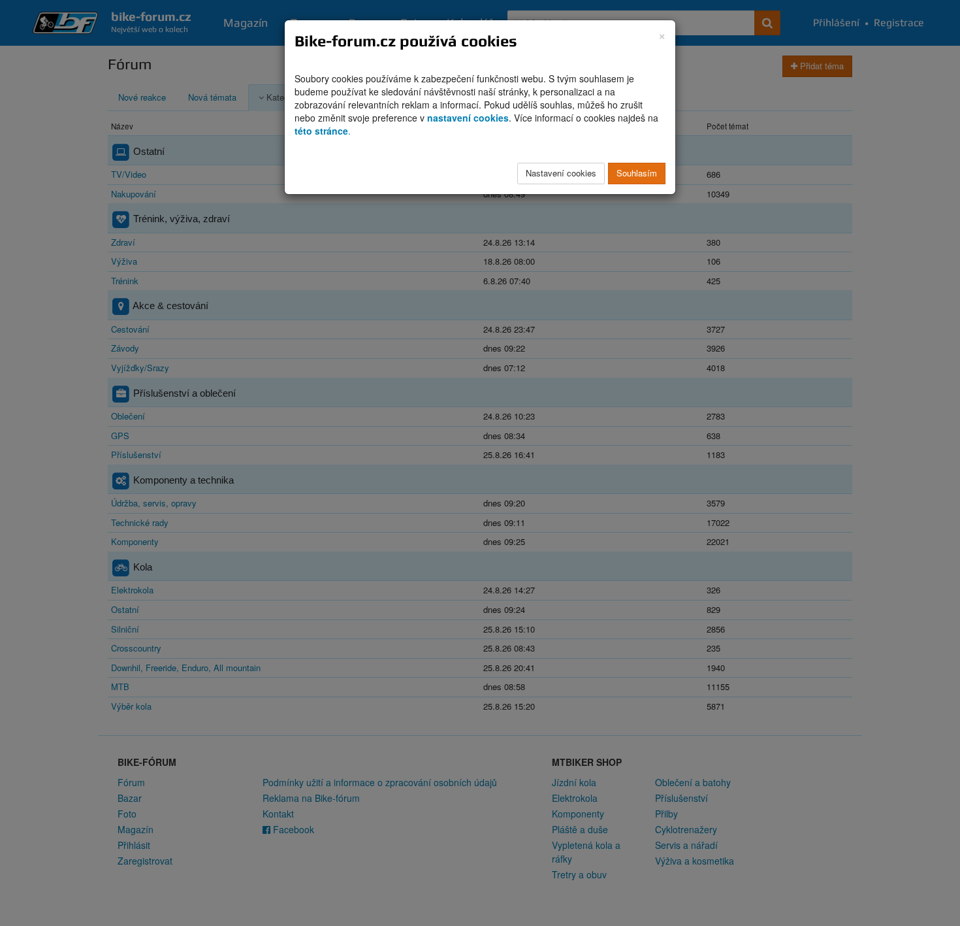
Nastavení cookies (561, 173)
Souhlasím (636, 173)
